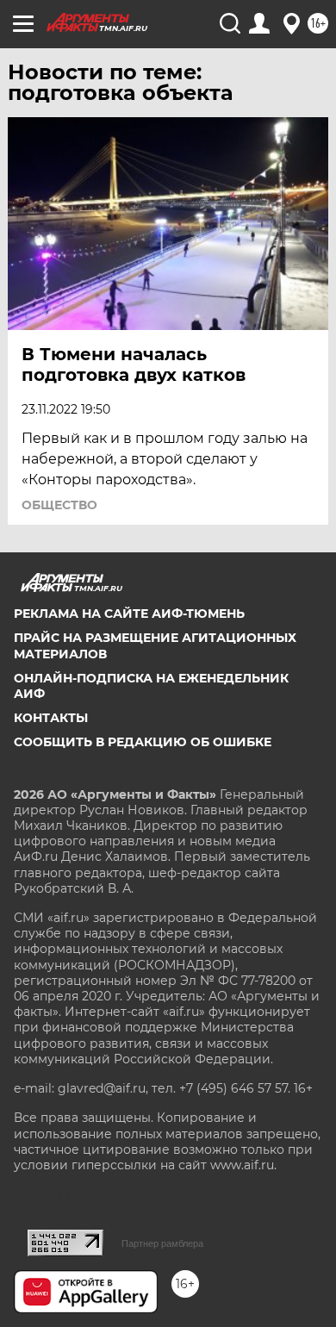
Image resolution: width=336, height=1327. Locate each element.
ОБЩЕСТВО (59, 505)
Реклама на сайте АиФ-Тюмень (129, 613)
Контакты (51, 718)
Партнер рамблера (162, 1243)
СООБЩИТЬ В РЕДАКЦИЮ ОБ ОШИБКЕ (142, 742)
